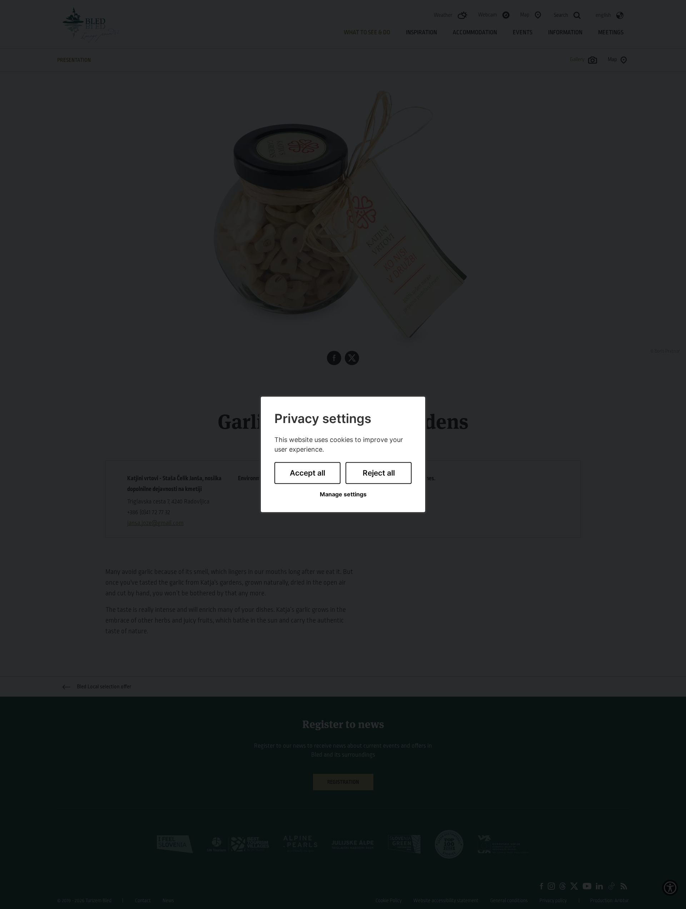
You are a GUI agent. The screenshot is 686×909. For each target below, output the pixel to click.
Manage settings (343, 494)
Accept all (307, 472)
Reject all (379, 472)
